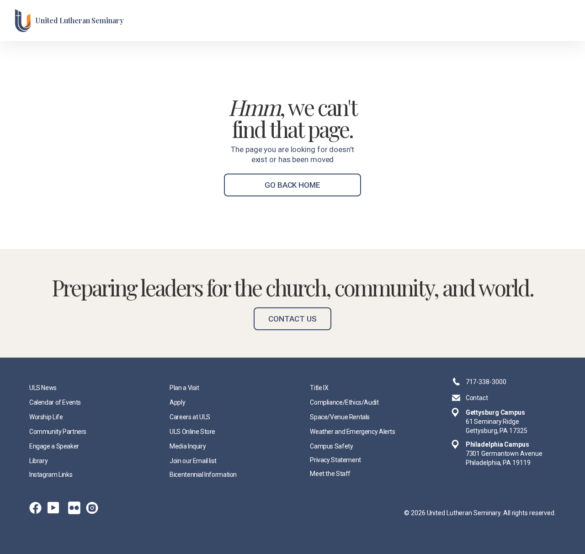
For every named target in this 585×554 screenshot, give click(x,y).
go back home (292, 185)
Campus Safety (331, 446)
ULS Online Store (192, 431)
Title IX (319, 387)
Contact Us (292, 318)
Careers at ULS (190, 417)
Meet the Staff (330, 473)
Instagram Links (50, 474)
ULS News (43, 387)
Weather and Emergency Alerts (352, 431)
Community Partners (57, 431)
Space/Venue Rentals (340, 417)
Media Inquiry (188, 446)
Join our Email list (193, 460)
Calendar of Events (55, 402)
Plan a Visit (184, 387)
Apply (177, 402)
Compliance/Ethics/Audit (344, 402)
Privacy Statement (335, 460)
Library (38, 460)
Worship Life (46, 417)
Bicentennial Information (203, 474)
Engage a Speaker (54, 446)
